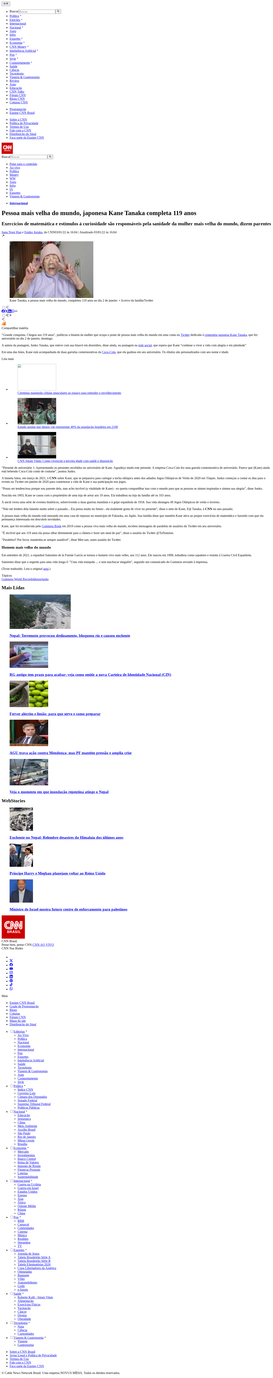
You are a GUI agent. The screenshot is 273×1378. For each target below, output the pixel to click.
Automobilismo (27, 1282)
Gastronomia (26, 1345)
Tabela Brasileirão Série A (34, 1257)
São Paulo (24, 1133)
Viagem (22, 1341)
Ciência (14, 70)
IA (11, 189)
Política (14, 16)
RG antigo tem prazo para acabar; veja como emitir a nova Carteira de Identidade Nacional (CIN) (90, 674)
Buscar (14, 11)
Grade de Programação (24, 1006)
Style (13, 58)
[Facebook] (11, 965)
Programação (18, 109)
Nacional (15, 27)
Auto (13, 84)
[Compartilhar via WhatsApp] (12, 311)
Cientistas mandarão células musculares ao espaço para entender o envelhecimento (69, 393)
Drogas (22, 1315)
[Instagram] (11, 973)
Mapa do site (18, 1020)
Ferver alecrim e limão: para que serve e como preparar (55, 714)
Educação (16, 88)
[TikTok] (11, 985)
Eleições (15, 20)
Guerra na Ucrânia (29, 1184)
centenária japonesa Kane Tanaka (226, 335)
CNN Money (18, 46)
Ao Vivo (23, 1035)
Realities (23, 1239)
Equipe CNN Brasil (22, 112)
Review (14, 80)
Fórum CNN (18, 95)
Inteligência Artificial (23, 50)
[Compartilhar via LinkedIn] (9, 311)
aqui (46, 568)
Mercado (23, 1151)
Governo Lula (26, 1093)
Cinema (22, 1231)
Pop (12, 54)
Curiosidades (26, 1333)
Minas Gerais (26, 1140)
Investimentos (26, 1155)
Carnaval (23, 1224)
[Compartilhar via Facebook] (3, 311)
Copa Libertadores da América (37, 1268)
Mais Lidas (13, 587)
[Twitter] (11, 961)
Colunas (15, 1013)
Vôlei (21, 1279)
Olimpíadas (25, 1271)
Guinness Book (51, 526)
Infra (13, 34)
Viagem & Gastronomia (25, 77)
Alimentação (26, 1301)
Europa (22, 1195)
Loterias (23, 1173)
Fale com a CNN (20, 130)
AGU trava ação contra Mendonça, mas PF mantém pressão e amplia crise (71, 753)
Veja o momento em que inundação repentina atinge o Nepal (59, 792)
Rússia (22, 1209)
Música (22, 1235)
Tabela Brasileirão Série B (34, 1261)
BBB (21, 1221)
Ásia (20, 1199)
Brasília (22, 1144)
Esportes (15, 38)
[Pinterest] (11, 981)
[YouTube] (11, 969)
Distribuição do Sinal (23, 134)
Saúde (13, 66)
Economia (16, 42)
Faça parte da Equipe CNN (27, 137)
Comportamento (20, 62)
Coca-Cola (109, 352)
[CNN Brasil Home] (23, 152)
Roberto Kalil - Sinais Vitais (35, 1297)
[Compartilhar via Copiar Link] (16, 311)
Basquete (23, 1275)
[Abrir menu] (6, 4)
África (22, 1202)
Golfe (21, 1286)
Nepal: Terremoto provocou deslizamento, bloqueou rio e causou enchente (70, 635)
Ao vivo (15, 167)
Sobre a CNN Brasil (22, 1351)
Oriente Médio (27, 1206)
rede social (145, 345)
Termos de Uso (19, 126)
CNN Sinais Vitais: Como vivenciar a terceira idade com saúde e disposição (65, 461)
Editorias (19, 1031)
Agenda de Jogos (28, 1253)
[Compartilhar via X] (6, 311)
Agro (13, 31)
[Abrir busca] (58, 11)
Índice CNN (25, 1089)
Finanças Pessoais (29, 1169)
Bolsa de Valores (28, 1162)
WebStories (13, 800)
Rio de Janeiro (27, 1136)
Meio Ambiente (27, 1126)
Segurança (24, 1118)
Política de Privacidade (24, 123)
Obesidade (24, 1319)
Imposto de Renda (29, 1166)
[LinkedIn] (11, 977)
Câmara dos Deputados (32, 1096)
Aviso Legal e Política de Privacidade (33, 1355)
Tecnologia (17, 73)
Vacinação (24, 1308)
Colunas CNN (19, 102)
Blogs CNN (17, 98)
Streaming (24, 1242)
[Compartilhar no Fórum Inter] (4, 324)
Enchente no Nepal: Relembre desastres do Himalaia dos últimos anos (66, 837)
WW (13, 178)
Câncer (22, 1311)
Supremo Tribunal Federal (34, 1104)
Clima (21, 1122)
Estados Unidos (27, 1191)
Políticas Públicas (29, 1107)
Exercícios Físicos (29, 1304)
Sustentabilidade (28, 1177)
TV (20, 1246)
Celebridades (26, 1228)
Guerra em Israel (28, 1188)
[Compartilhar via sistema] (3, 319)
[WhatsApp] (11, 989)
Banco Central (27, 1159)
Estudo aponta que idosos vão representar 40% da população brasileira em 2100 (68, 427)
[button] (136, 268)
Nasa (21, 1326)
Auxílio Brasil (26, 1129)
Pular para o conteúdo (23, 164)
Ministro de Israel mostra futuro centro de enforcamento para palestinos (68, 909)
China (21, 1213)
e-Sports (23, 1289)
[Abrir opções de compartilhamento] (9, 315)
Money (14, 174)
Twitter (185, 335)
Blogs (13, 1010)
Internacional (18, 23)
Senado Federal (27, 1100)
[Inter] (12, 957)
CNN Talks (17, 91)
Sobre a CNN (18, 119)
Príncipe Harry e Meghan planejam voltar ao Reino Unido (58, 873)
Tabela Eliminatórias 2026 (34, 1264)
